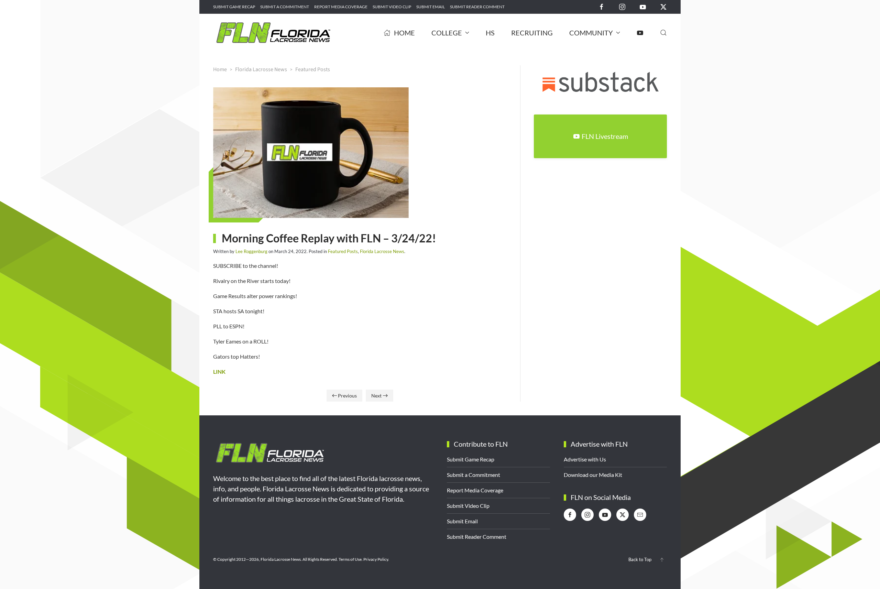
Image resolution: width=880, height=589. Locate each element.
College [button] (446, 33)
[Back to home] (273, 32)
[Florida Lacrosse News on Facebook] (601, 6)
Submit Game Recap (234, 6)
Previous (347, 396)
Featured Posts (343, 251)
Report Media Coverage (340, 6)
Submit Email (430, 6)
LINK (219, 371)
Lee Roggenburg (251, 251)
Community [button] (591, 33)
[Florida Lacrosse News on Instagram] (622, 6)
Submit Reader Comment (477, 6)
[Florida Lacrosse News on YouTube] (642, 6)
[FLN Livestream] (640, 32)
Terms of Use (350, 559)
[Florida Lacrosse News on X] (663, 6)
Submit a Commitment (284, 6)
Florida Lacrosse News (382, 251)
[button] (663, 32)
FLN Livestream (605, 136)
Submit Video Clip (392, 6)
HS (490, 33)
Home (404, 33)
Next (376, 396)
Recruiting (532, 33)
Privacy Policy (375, 559)
